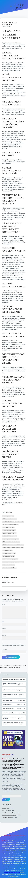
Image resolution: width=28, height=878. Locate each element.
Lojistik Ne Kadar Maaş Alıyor (8, 812)
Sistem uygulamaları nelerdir (9, 533)
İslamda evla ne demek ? (8, 708)
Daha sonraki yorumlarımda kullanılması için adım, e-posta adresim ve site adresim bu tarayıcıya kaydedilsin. (14, 644)
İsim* (3, 621)
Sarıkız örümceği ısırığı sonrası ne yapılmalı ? (10, 723)
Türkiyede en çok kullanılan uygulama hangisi (13, 547)
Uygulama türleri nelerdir (8, 556)
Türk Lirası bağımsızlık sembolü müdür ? (10, 695)
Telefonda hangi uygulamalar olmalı (11, 541)
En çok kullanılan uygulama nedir (10, 524)
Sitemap (17, 667)
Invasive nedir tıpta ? (8, 700)
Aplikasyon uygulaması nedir (9, 518)
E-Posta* (4, 628)
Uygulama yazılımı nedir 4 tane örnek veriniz (13, 562)
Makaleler (9, 512)
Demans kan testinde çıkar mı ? (10, 679)
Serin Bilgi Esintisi (19, 6)
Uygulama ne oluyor (7, 550)
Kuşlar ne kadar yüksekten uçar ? (10, 684)
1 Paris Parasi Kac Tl (8, 582)
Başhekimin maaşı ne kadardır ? (10, 689)
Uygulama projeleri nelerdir (9, 553)
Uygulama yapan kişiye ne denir (10, 559)
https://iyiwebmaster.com (7, 666)
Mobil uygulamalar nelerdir (9, 530)
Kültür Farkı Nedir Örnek (9, 577)
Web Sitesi (4, 635)
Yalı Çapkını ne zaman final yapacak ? (9, 717)
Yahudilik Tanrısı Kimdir (7, 817)
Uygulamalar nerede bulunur (9, 567)
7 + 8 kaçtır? (5, 649)
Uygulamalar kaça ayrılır (8, 564)
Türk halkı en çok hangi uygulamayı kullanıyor (13, 544)
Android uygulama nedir (8, 515)
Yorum (3, 604)
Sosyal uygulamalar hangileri (9, 536)
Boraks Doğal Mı (5, 808)
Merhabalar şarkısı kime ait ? (9, 712)
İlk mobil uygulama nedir (8, 527)
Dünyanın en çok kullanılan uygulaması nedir (13, 521)
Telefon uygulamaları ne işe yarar (10, 539)
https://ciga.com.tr (20, 666)
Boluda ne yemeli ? (7, 704)
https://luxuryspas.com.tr (7, 667)
